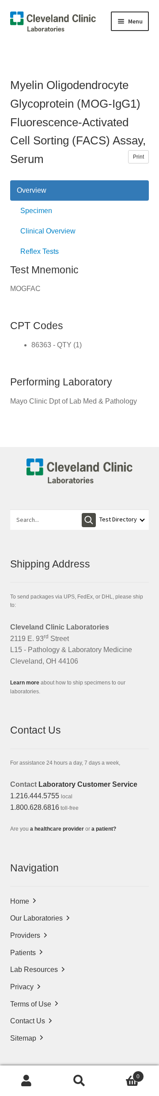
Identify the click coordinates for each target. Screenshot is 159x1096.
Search (79, 1081)
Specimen (36, 210)
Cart (123, 1074)
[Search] (89, 520)
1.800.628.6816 (34, 807)
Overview (31, 190)
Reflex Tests (39, 251)
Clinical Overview (48, 231)
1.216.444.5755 (34, 796)
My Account (26, 1081)
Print (138, 157)
